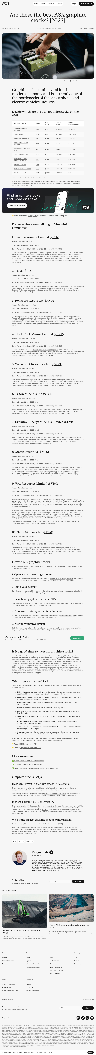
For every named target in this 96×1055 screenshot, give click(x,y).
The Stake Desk (6, 28)
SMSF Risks (18, 1033)
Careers (76, 961)
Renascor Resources (21, 138)
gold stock (53, 521)
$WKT (57, 364)
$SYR (54, 237)
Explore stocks (54, 961)
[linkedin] (70, 81)
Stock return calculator (57, 970)
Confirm (90, 1052)
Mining (85, 28)
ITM (37, 173)
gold (46, 385)
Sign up (28, 961)
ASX (81, 28)
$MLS (44, 451)
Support (28, 984)
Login (74, 3)
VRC (37, 169)
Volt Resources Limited (22, 169)
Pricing (4, 957)
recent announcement (45, 661)
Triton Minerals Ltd (21, 155)
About (76, 957)
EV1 (37, 160)
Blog (51, 957)
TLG (37, 134)
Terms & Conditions (8, 984)
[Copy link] (80, 81)
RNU (37, 138)
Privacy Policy (6, 987)
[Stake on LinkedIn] (51, 852)
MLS (37, 165)
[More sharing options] (84, 81)
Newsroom (77, 964)
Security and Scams (32, 990)
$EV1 (68, 422)
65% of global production (52, 660)
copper (34, 385)
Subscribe (78, 881)
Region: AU (5, 1018)
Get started (77, 638)
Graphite (91, 28)
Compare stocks (55, 964)
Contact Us (29, 987)
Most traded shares (56, 967)
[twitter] (76, 81)
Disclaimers (61, 1040)
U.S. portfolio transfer (33, 964)
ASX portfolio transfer (33, 967)
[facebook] (73, 81)
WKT (37, 149)
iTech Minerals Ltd (21, 173)
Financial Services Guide (10, 990)
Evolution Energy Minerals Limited (20, 159)
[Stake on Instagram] (78, 1018)
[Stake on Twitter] (83, 1018)
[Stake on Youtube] (92, 1018)
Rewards (5, 964)
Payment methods (8, 961)
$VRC (53, 483)
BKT (37, 144)
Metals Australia (20, 165)
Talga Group (18, 134)
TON (37, 155)
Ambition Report (55, 973)
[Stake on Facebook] (87, 1018)
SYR (37, 129)
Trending (16, 28)
